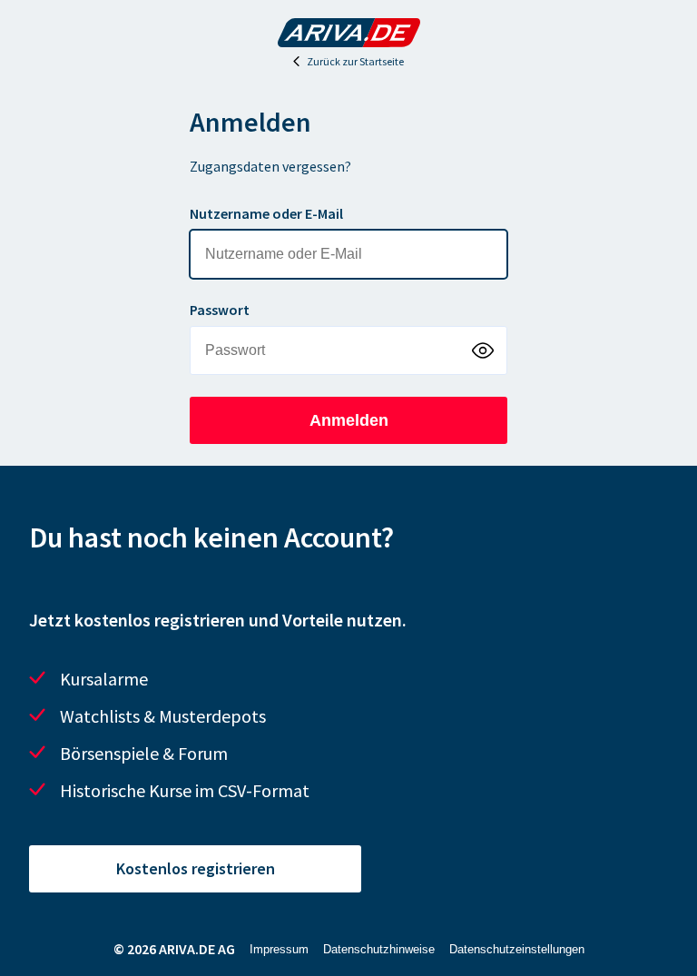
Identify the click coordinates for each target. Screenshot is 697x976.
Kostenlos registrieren (195, 868)
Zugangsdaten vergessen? (270, 166)
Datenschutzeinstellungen (516, 949)
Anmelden (348, 420)
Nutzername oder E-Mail (266, 213)
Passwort (220, 310)
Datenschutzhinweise (379, 949)
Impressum (279, 949)
